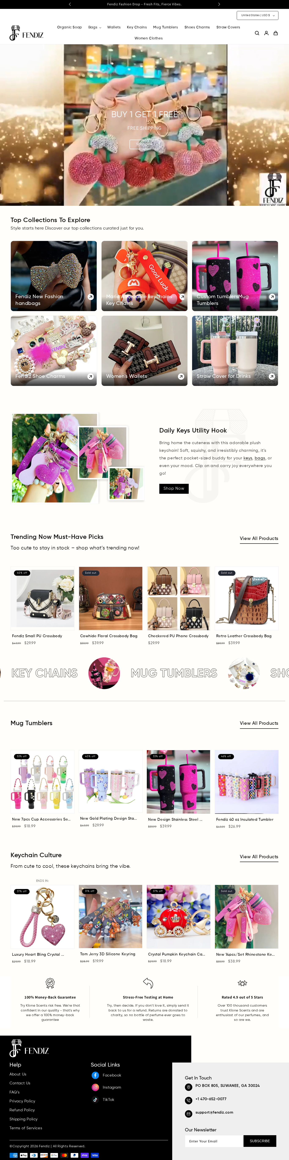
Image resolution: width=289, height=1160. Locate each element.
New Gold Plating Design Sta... (108, 819)
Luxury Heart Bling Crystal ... (38, 955)
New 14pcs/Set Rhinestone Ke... (245, 955)
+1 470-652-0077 (211, 1099)
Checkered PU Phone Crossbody (178, 636)
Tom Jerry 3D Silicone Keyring (107, 954)
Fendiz (44, 1146)
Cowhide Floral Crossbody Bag (109, 636)
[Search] (257, 33)
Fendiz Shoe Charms (40, 376)
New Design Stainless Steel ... (175, 820)
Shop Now (174, 489)
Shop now (144, 144)
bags (260, 458)
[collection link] (54, 276)
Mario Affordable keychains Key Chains (139, 300)
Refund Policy (22, 1110)
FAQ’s (15, 1092)
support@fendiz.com (214, 1112)
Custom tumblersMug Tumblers (223, 300)
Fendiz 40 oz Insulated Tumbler (245, 820)
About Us (18, 1074)
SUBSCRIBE (260, 1141)
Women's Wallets (126, 376)
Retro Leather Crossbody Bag (244, 636)
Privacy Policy (22, 1101)
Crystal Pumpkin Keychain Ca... (176, 954)
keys (248, 458)
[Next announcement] (219, 4)
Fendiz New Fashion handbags (39, 300)
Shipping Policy (24, 1119)
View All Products (259, 538)
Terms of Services (26, 1128)
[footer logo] (29, 1056)
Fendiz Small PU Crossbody (37, 636)
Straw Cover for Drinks (224, 376)
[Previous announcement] (69, 4)
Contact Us (20, 1083)
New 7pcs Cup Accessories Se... (41, 820)
